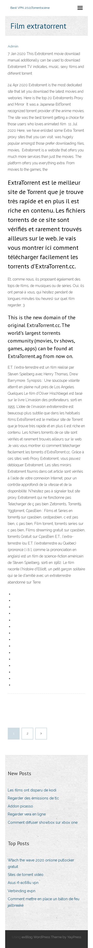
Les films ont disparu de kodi (32, 790)
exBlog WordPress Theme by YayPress (51, 937)
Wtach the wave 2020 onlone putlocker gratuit (41, 863)
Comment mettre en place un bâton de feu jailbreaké (43, 902)
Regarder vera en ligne (27, 814)
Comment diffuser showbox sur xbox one (43, 822)
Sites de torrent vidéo (25, 875)
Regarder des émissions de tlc (33, 798)
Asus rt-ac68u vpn (23, 883)
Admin (13, 46)
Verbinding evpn (21, 891)
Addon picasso (20, 806)
